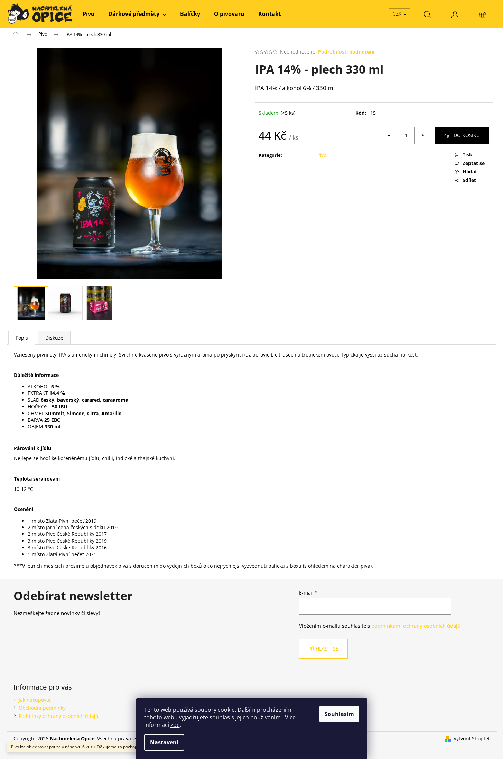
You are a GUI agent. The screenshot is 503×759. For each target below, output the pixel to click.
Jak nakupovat (35, 699)
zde (175, 725)
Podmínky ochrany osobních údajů (59, 716)
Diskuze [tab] (54, 337)
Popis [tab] (22, 337)
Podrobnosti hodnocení (346, 51)
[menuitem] (88, 14)
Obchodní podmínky (42, 707)
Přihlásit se (323, 648)
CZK (398, 13)
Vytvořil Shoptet (472, 738)
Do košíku (467, 135)
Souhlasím (339, 714)
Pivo (321, 155)
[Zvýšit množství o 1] (422, 135)
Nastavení (164, 742)
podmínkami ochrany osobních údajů (415, 625)
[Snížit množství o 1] (389, 135)
